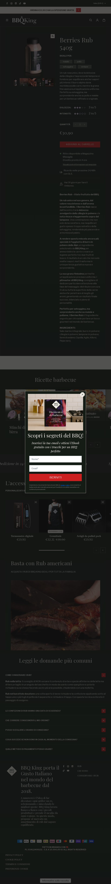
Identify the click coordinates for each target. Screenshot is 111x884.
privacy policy (65, 485)
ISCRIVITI (55, 477)
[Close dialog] (82, 394)
